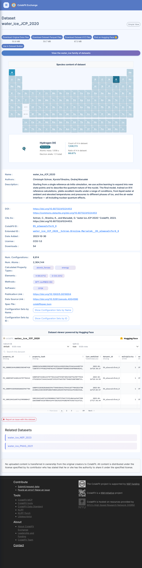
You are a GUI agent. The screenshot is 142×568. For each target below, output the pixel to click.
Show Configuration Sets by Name (53, 310)
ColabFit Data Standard (30, 506)
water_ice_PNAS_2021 (20, 446)
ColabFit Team (25, 539)
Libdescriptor (25, 516)
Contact (18, 545)
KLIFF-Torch (24, 513)
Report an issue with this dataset (20, 419)
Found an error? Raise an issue (34, 489)
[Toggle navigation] (6, 5)
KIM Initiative (107, 492)
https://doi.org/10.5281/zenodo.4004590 (55, 299)
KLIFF (21, 509)
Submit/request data (28, 486)
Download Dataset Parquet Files (46, 37)
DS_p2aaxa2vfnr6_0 (45, 226)
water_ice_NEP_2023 (19, 437)
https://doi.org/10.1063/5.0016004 (52, 294)
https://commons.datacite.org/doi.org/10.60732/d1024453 (65, 213)
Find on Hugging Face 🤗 (105, 37)
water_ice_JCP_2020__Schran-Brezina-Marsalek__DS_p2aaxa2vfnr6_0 (76, 231)
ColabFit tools (25, 503)
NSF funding (133, 483)
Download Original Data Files (16, 37)
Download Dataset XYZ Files (78, 37)
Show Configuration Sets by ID (51, 318)
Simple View (133, 24)
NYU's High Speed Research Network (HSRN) (111, 505)
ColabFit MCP (25, 499)
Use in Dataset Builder (13, 46)
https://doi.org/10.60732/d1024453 (52, 208)
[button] (12, 72)
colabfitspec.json (42, 304)
